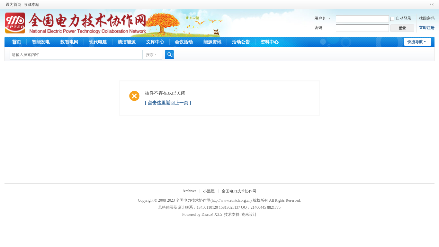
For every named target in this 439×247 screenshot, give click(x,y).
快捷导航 (415, 42)
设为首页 (13, 4)
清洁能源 (127, 42)
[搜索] (169, 54)
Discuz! (207, 214)
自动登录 (403, 18)
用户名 (320, 18)
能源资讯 (212, 42)
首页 (16, 42)
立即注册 (427, 27)
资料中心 (270, 42)
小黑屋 (209, 191)
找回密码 (427, 18)
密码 (318, 27)
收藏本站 (31, 4)
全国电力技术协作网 (239, 191)
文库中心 (155, 42)
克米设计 (249, 214)
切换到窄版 (432, 4)
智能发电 (41, 42)
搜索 (150, 54)
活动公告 (241, 42)
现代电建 (98, 42)
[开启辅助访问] (425, 4)
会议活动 (184, 42)
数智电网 (69, 42)
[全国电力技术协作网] (75, 22)
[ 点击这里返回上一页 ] (168, 102)
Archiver (189, 191)
